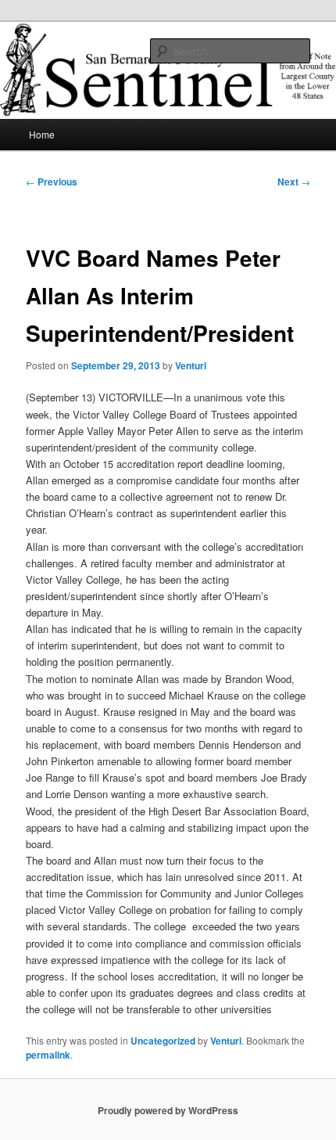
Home (42, 134)
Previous (51, 181)
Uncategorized (162, 1041)
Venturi (190, 365)
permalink (48, 1055)
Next (293, 181)
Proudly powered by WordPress (168, 1110)
